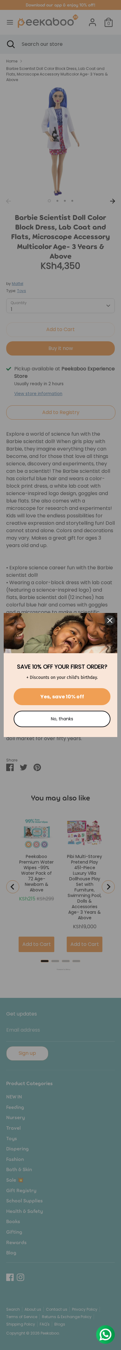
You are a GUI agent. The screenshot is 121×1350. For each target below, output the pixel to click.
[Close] (109, 620)
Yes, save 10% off (62, 696)
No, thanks (62, 719)
